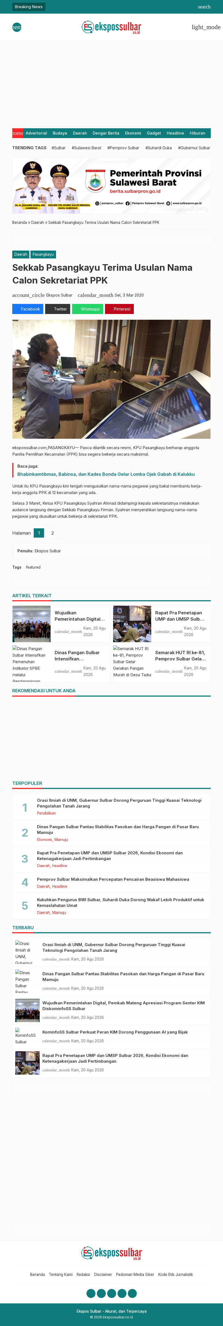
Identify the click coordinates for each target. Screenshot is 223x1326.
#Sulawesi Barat (86, 147)
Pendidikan (46, 813)
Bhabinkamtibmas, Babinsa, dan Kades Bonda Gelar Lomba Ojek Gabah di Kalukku (106, 474)
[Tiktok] (132, 1293)
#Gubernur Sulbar (194, 147)
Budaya (60, 133)
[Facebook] (90, 1293)
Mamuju (61, 840)
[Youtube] (111, 1293)
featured (33, 567)
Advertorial (36, 133)
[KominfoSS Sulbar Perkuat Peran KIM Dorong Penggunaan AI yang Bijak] (27, 1036)
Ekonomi (133, 133)
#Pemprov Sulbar (123, 147)
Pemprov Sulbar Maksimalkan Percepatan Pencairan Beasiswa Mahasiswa (113, 879)
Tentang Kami (61, 1274)
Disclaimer (103, 1274)
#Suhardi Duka (158, 147)
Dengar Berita (106, 133)
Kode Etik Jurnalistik (175, 1274)
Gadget (154, 133)
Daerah (80, 133)
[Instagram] (101, 1293)
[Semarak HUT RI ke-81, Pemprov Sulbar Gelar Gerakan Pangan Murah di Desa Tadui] (132, 663)
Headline (175, 133)
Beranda (37, 1274)
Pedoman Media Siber (135, 1274)
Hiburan (197, 133)
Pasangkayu (43, 254)
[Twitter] (121, 1293)
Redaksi (83, 1274)
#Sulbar (59, 147)
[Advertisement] (111, 82)
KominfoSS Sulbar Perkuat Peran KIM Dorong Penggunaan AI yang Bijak (115, 1032)
